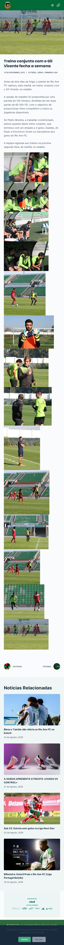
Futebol (32, 72)
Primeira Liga (51, 72)
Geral (40, 72)
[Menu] (58, 5)
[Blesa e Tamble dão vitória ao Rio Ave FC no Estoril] (32, 710)
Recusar (39, 939)
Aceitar (24, 939)
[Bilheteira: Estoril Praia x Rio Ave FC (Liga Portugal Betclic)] (32, 854)
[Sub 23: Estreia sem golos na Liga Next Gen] (32, 808)
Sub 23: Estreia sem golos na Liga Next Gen (29, 828)
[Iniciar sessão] (52, 5)
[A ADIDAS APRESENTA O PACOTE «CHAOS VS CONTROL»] (32, 759)
